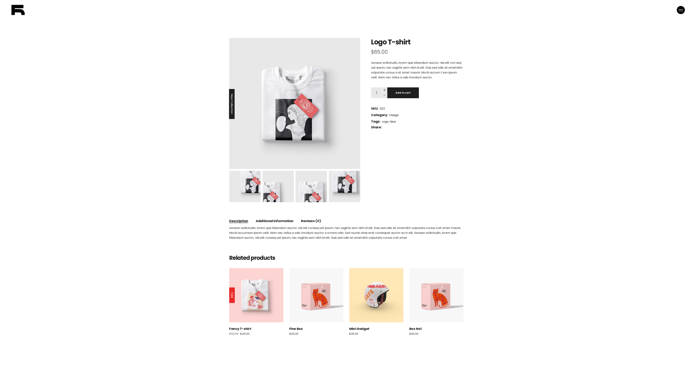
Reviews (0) (311, 221)
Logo (385, 122)
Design (394, 115)
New (393, 122)
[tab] (238, 220)
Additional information (274, 221)
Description (238, 221)
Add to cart (403, 92)
